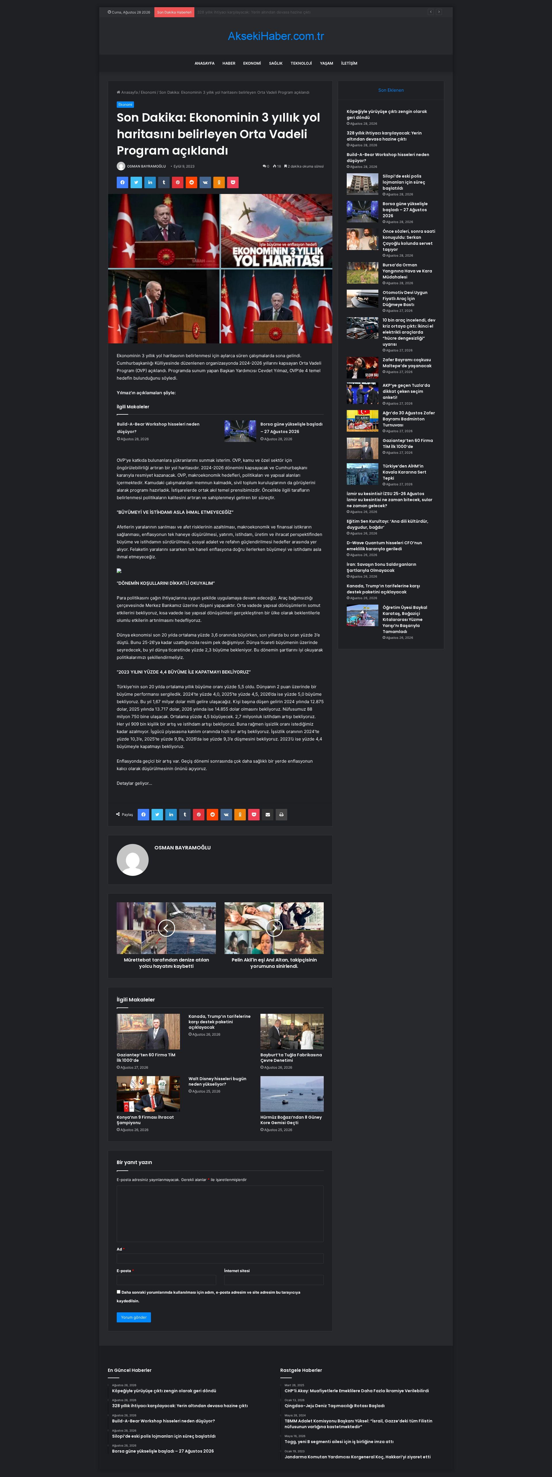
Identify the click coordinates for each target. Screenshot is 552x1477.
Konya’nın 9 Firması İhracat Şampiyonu (145, 1120)
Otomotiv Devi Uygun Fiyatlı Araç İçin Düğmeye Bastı (405, 298)
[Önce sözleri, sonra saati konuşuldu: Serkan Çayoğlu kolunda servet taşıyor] (362, 239)
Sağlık (276, 63)
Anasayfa (204, 63)
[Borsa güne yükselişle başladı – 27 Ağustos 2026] (240, 431)
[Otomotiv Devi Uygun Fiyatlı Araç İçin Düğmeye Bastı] (362, 298)
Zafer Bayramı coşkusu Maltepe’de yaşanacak (407, 363)
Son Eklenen (391, 90)
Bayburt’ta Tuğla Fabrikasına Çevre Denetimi (291, 1057)
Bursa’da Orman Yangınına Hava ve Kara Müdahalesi (407, 271)
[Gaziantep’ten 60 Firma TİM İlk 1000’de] (148, 1031)
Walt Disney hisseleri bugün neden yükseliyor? (217, 1081)
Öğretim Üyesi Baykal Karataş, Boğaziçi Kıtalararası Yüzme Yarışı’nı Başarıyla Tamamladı (405, 619)
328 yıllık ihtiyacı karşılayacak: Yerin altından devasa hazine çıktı (384, 136)
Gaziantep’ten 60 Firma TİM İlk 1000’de (146, 1057)
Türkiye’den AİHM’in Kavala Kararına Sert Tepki (404, 472)
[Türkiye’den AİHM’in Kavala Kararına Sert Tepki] (362, 474)
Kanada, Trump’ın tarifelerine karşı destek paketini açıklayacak (220, 1021)
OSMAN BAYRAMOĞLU (146, 166)
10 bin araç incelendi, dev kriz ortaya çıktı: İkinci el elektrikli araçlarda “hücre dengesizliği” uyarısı (409, 332)
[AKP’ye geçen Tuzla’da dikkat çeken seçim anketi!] (362, 393)
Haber (229, 63)
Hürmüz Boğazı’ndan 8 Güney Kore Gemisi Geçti (291, 1120)
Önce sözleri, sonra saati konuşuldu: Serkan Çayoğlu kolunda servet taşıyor (409, 240)
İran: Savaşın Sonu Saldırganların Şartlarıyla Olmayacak (381, 567)
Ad (121, 1249)
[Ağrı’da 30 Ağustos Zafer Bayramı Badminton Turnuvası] (362, 421)
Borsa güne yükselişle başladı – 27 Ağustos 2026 (405, 210)
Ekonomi (252, 63)
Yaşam (326, 63)
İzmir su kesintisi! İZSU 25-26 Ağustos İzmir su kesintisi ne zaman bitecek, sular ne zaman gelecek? (389, 500)
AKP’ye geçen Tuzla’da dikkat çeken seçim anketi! (406, 391)
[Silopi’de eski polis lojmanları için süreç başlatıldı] (362, 184)
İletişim (349, 63)
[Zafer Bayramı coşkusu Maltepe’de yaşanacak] (362, 367)
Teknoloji (301, 63)
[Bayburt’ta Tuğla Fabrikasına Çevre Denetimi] (292, 1031)
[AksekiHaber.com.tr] (276, 36)
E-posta (125, 1270)
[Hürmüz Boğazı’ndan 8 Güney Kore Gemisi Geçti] (292, 1094)
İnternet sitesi (237, 1270)
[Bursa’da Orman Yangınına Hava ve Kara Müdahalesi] (362, 273)
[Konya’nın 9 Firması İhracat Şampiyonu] (148, 1094)
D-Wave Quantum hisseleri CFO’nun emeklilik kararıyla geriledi (384, 546)
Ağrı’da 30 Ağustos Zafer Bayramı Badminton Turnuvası (409, 419)
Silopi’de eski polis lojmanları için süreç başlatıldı (404, 182)
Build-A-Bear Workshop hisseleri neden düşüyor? (241, 12)
